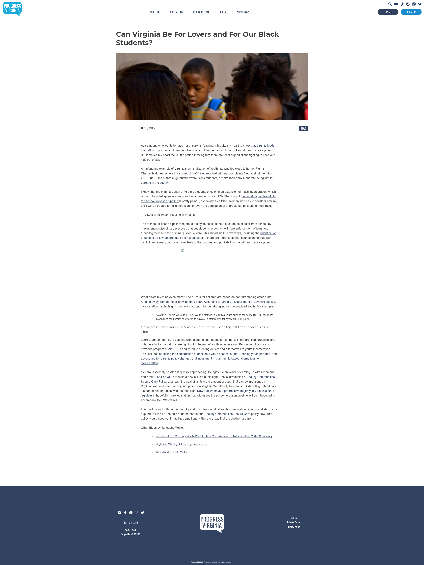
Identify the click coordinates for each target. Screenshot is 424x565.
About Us (155, 12)
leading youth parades (255, 354)
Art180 (172, 349)
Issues (222, 12)
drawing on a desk (190, 301)
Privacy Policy (293, 527)
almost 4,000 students (196, 173)
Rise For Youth (164, 377)
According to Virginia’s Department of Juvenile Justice (239, 301)
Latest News (242, 12)
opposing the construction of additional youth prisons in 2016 (199, 354)
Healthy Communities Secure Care (227, 414)
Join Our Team (201, 12)
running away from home (157, 301)
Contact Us (176, 12)
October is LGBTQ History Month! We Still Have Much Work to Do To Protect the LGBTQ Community (214, 436)
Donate (388, 12)
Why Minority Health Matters (172, 452)
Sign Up (411, 12)
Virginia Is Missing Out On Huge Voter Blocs (181, 444)
